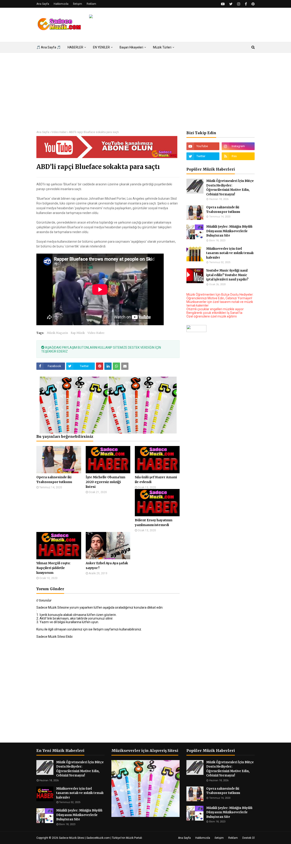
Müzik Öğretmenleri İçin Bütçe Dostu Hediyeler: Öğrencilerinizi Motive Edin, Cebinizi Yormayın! (230, 187)
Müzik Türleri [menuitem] (162, 47)
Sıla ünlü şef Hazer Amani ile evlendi (156, 479)
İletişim (77, 3)
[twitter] (231, 4)
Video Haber (59, 132)
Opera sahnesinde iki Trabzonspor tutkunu (54, 479)
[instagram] (238, 4)
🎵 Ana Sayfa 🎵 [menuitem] (48, 47)
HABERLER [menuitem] (75, 47)
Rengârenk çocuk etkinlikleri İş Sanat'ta (214, 313)
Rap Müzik (78, 333)
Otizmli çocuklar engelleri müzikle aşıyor (215, 309)
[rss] (238, 156)
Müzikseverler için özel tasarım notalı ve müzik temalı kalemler (229, 253)
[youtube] (223, 4)
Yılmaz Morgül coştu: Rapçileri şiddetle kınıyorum (53, 568)
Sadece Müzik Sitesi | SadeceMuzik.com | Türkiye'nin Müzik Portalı (100, 837)
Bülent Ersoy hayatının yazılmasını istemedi (153, 522)
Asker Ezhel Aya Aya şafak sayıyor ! (107, 565)
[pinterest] (252, 4)
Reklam (91, 3)
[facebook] (246, 4)
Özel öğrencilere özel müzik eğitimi (211, 316)
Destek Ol (248, 837)
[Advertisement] (145, 92)
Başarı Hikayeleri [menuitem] (131, 47)
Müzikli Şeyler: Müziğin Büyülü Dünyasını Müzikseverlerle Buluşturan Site (229, 231)
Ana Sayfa (42, 3)
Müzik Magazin (57, 333)
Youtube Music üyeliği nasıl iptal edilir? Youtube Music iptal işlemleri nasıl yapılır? (227, 275)
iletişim (219, 837)
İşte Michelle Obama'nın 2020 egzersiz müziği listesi (105, 482)
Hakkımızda (61, 3)
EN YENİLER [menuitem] (101, 47)
